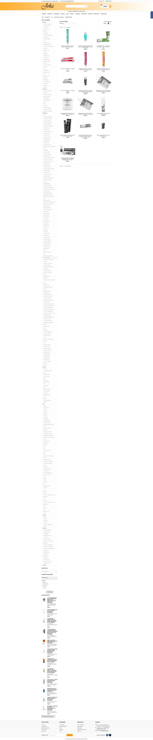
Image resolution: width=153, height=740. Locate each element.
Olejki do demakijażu (47, 124)
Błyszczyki (45, 77)
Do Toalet (45, 413)
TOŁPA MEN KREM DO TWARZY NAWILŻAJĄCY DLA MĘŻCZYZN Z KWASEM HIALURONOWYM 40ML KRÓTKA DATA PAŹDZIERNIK (52, 632)
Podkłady (45, 66)
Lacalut (44, 588)
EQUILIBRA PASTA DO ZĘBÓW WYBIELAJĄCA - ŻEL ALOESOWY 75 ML (103, 46)
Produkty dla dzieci (47, 239)
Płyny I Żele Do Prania (47, 428)
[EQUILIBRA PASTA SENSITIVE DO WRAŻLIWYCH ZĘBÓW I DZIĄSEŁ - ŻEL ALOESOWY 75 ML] (85, 126)
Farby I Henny (46, 268)
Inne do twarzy (46, 142)
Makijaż (44, 13)
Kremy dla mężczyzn (47, 361)
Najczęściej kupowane (46, 728)
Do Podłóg (45, 417)
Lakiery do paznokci (47, 107)
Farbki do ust (45, 79)
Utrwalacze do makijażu (47, 35)
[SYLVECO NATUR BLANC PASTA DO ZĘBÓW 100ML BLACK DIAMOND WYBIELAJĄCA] (85, 81)
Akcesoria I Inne (46, 285)
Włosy (44, 148)
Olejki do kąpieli (46, 213)
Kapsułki (45, 430)
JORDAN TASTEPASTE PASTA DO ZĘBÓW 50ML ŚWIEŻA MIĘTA (67, 46)
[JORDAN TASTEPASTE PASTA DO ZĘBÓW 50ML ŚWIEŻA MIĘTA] (67, 37)
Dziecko (63, 13)
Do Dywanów (45, 418)
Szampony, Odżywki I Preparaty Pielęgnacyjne (49, 495)
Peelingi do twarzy (46, 139)
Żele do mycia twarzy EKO (48, 300)
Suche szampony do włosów (48, 177)
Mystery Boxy (104, 13)
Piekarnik (45, 415)
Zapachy (45, 181)
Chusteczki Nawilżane (47, 370)
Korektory (45, 63)
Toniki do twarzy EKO (47, 318)
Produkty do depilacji (47, 241)
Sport (44, 513)
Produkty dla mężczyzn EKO (48, 322)
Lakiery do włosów (46, 163)
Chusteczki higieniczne (47, 331)
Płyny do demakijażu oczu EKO (49, 313)
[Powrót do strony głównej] (43, 17)
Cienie (44, 51)
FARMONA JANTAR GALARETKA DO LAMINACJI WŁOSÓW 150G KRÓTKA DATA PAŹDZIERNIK (52, 660)
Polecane (44, 565)
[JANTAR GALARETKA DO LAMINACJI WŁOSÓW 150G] (44, 660)
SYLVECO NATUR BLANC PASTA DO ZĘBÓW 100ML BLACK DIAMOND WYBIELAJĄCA (85, 91)
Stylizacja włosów (46, 176)
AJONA (44, 582)
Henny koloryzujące (47, 153)
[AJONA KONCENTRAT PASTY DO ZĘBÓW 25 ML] (103, 126)
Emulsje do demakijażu (47, 118)
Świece (44, 328)
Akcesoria (45, 261)
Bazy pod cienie (46, 42)
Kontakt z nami (44, 729)
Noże (44, 476)
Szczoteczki (45, 392)
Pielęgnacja (56, 13)
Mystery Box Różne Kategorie (48, 548)
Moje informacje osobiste (82, 729)
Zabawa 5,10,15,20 (46, 539)
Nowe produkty (46, 595)
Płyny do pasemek (46, 155)
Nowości (90, 13)
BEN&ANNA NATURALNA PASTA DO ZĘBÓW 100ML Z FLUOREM (67, 114)
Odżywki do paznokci (47, 109)
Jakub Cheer (45, 555)
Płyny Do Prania (46, 374)
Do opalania (45, 229)
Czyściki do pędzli (46, 25)
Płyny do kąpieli (46, 215)
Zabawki (45, 402)
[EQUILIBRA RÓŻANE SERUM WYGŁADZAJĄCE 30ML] (44, 708)
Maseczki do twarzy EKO (47, 294)
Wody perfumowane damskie (48, 189)
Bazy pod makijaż (46, 61)
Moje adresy (79, 728)
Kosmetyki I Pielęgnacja (47, 524)
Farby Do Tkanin (46, 441)
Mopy (44, 452)
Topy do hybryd (46, 98)
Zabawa (45, 398)
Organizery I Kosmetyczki (48, 339)
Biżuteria (45, 526)
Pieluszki (45, 368)
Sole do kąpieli (46, 216)
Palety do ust (45, 85)
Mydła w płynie (46, 235)
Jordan (44, 587)
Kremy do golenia (46, 346)
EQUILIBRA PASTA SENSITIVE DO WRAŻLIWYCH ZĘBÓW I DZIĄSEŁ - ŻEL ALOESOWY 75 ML (85, 136)
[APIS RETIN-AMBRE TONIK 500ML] (44, 611)
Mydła (44, 387)
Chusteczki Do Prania (47, 431)
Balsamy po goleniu (47, 344)
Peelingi (44, 283)
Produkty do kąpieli (47, 207)
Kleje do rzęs (45, 27)
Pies (44, 498)
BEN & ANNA (45, 583)
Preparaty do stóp (46, 244)
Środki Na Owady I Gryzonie (48, 424)
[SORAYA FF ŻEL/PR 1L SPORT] (44, 690)
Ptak (44, 505)
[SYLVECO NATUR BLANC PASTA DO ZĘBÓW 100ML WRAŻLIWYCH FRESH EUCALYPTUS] (85, 37)
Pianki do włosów (46, 170)
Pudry (44, 68)
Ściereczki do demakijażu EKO (48, 316)
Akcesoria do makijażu (47, 24)
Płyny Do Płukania (46, 376)
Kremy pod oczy (46, 135)
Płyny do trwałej (46, 172)
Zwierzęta (45, 487)
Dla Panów (45, 520)
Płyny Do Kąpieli (46, 381)
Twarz (44, 114)
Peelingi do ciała (46, 237)
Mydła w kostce (46, 226)
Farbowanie (45, 150)
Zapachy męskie (46, 190)
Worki (44, 454)
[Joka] (53, 6)
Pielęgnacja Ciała (46, 276)
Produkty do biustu (47, 242)
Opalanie (45, 228)
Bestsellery (84, 13)
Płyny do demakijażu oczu (48, 131)
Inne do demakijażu (47, 120)
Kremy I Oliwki (46, 385)
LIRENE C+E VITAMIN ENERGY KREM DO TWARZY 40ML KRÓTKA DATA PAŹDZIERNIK (52, 642)
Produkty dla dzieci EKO (47, 320)
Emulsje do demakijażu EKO (48, 305)
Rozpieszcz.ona (46, 559)
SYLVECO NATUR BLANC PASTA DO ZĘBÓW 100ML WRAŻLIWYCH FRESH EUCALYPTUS (85, 46)
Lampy (44, 101)
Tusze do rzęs (46, 57)
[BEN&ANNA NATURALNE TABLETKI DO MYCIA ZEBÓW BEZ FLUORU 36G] (85, 104)
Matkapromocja (46, 552)
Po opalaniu (45, 231)
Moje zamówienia (80, 724)
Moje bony (79, 731)
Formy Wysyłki (62, 724)
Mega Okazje (45, 533)
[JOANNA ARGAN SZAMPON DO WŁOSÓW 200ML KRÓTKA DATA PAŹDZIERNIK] (44, 681)
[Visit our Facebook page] (107, 735)
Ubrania (45, 363)
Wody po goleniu (46, 355)
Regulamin (61, 729)
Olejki (44, 250)
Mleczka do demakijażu (47, 122)
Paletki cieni (45, 53)
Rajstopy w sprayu (46, 246)
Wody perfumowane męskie (48, 196)
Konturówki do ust (46, 81)
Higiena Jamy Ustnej (47, 389)
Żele (44, 383)
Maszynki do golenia (47, 348)
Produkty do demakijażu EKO (48, 303)
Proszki (44, 439)
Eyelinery (45, 48)
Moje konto (80, 722)
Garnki (44, 480)
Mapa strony (44, 731)
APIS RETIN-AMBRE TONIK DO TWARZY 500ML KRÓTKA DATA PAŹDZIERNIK (52, 611)
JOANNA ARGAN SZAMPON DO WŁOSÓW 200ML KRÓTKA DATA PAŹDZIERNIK (52, 681)
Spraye (44, 465)
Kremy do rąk (45, 222)
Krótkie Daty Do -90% (47, 535)
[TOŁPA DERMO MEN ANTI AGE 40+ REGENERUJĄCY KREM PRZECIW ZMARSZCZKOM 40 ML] (44, 599)
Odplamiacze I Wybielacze (48, 435)
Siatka (108, 24)
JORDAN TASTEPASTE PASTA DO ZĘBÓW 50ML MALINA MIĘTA (85, 69)
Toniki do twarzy (46, 127)
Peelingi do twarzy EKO (47, 296)
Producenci (96, 13)
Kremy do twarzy (46, 133)
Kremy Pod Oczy (46, 302)
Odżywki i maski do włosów (48, 266)
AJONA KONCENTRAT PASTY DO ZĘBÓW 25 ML (103, 136)
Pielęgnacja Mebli (46, 420)
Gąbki (44, 457)
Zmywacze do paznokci (47, 111)
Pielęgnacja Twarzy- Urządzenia (49, 146)
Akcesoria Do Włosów (47, 272)
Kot (44, 489)
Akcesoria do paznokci (47, 90)
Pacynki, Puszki (46, 29)
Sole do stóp (45, 218)
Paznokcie (49, 13)
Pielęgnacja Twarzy (47, 290)
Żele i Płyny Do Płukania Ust (48, 259)
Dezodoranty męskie (47, 192)
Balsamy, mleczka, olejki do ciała (49, 202)
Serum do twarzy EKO (47, 298)
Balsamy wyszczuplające (48, 203)
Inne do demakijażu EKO (47, 307)
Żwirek (44, 493)
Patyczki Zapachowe (47, 468)
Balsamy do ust (46, 76)
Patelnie (45, 478)
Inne (44, 483)
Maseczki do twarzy (47, 137)
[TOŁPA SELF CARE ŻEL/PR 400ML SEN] (44, 699)
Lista (110, 24)
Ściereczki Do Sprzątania (48, 461)
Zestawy (45, 517)
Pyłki (44, 103)
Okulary (44, 341)
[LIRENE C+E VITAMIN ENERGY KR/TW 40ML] (44, 642)
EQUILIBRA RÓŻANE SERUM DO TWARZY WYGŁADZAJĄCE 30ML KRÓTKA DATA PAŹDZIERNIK (52, 708)
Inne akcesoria (46, 37)
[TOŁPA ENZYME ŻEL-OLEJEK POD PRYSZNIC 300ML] (44, 620)
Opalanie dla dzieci (47, 233)
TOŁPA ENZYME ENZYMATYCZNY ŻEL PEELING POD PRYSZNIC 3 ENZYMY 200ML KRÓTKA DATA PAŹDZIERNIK (52, 670)
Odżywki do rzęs (46, 55)
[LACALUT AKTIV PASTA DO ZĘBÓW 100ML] (67, 81)
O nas (60, 731)
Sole (44, 446)
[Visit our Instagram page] (110, 735)
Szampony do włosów (47, 174)
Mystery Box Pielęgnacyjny (48, 544)
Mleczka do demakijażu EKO (48, 309)
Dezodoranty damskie (47, 185)
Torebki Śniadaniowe (47, 459)
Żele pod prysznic (46, 220)
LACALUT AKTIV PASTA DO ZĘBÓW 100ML (68, 91)
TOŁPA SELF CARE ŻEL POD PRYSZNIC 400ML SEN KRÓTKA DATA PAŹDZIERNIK (52, 699)
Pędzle (44, 31)
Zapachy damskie (46, 183)
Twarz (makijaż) (46, 59)
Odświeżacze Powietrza (47, 463)
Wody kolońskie (46, 357)
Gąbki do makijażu (46, 38)
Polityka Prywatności (63, 726)
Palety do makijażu (46, 64)
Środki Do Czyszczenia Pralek (48, 437)
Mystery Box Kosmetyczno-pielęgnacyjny (48, 542)
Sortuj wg (61, 23)
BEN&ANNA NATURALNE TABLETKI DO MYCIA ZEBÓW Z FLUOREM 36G (103, 91)
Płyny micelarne (46, 129)
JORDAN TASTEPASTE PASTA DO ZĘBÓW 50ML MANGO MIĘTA (103, 69)
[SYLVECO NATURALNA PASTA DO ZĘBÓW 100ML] (103, 104)
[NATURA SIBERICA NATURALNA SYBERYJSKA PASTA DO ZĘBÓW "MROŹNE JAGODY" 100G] (67, 149)
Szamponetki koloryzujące (48, 161)
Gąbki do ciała (46, 211)
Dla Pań (44, 518)
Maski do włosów (46, 165)
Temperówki (45, 33)
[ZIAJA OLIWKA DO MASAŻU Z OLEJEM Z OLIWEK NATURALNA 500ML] (44, 651)
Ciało (44, 198)
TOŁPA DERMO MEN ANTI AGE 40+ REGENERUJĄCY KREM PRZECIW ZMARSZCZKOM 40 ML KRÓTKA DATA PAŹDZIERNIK (52, 600)
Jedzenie (45, 491)
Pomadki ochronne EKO (47, 263)
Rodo (60, 728)
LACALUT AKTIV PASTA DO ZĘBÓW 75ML (68, 69)
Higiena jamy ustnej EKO (47, 255)
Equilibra (45, 585)
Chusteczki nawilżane (47, 333)
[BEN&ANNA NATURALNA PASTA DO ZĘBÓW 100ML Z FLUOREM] (67, 104)
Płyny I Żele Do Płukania (47, 433)
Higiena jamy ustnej (47, 252)
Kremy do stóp (46, 224)
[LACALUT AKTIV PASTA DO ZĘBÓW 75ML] (67, 59)
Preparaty (45, 105)
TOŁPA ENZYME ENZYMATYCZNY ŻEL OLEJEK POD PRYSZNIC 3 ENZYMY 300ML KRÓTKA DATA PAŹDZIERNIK (51, 620)
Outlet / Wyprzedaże (47, 529)
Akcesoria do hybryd (47, 94)
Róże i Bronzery (46, 72)
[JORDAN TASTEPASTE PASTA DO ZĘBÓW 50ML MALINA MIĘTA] (85, 59)
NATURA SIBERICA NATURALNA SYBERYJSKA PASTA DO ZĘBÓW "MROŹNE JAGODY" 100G (67, 158)
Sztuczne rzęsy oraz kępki (48, 46)
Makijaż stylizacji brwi (47, 44)
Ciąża (44, 396)
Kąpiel (44, 289)
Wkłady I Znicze (46, 511)
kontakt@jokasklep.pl (103, 730)
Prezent (72, 13)
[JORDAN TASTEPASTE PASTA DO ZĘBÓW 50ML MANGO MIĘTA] (103, 59)
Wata (44, 337)
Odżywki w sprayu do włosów (48, 168)
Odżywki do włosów (47, 166)
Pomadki (45, 87)
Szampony (45, 379)
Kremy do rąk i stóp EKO (47, 287)
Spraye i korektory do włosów (48, 157)
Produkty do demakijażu (47, 116)
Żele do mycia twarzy (47, 144)
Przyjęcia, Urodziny (47, 394)
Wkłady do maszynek (47, 350)
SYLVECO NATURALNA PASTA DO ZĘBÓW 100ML (103, 114)
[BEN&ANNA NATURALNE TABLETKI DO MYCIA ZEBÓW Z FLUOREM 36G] (103, 81)
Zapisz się (70, 735)
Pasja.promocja (46, 563)
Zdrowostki (45, 554)
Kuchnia (45, 409)
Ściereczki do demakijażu (48, 126)
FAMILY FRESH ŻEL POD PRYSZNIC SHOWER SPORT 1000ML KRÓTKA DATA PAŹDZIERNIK (52, 690)
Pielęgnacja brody (46, 354)
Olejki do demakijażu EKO (48, 311)
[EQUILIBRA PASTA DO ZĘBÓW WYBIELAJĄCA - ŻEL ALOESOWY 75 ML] (103, 37)
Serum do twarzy (46, 140)
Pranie (44, 372)
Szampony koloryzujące (47, 159)
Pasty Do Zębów (46, 257)
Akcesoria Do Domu (47, 450)
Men (44, 342)
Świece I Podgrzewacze (47, 472)
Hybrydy (45, 92)
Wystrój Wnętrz (46, 470)
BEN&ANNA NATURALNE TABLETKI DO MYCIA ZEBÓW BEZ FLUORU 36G (85, 114)
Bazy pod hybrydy (46, 96)
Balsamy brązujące (46, 200)
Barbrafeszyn (46, 557)
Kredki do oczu (46, 50)
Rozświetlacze (46, 70)
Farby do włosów (46, 152)
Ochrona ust (45, 83)
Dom (67, 13)
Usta (44, 74)
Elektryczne (45, 467)
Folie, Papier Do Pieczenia (48, 455)
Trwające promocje (46, 531)
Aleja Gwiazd (45, 550)
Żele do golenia (46, 359)
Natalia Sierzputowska (47, 561)
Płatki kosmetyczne (47, 335)
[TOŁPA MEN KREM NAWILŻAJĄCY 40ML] (44, 631)
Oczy (44, 40)
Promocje (77, 13)
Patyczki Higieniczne (47, 400)
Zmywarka (45, 442)
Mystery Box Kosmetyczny (48, 546)
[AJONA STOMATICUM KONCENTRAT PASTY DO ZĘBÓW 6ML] (67, 126)
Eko (44, 253)
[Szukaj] (86, 6)
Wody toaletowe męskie (47, 194)
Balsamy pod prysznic (47, 209)
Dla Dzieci (45, 522)
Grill (44, 448)
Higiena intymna (46, 205)
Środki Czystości (46, 326)
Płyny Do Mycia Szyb (47, 422)
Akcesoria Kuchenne (47, 474)
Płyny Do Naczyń (46, 485)
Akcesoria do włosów (47, 179)
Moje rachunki (80, 726)
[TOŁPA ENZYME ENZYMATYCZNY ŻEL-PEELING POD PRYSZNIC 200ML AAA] (44, 670)
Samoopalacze (46, 248)
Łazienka (45, 411)
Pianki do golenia (46, 352)
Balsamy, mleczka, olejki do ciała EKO (49, 280)
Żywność (45, 405)
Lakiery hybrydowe (47, 100)
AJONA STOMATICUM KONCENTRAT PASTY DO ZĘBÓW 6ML (67, 136)
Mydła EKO (45, 278)
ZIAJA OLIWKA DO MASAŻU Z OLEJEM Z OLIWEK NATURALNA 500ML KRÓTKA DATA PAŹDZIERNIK (52, 650)
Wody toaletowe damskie (48, 187)
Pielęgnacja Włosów (47, 265)
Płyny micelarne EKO (47, 315)
